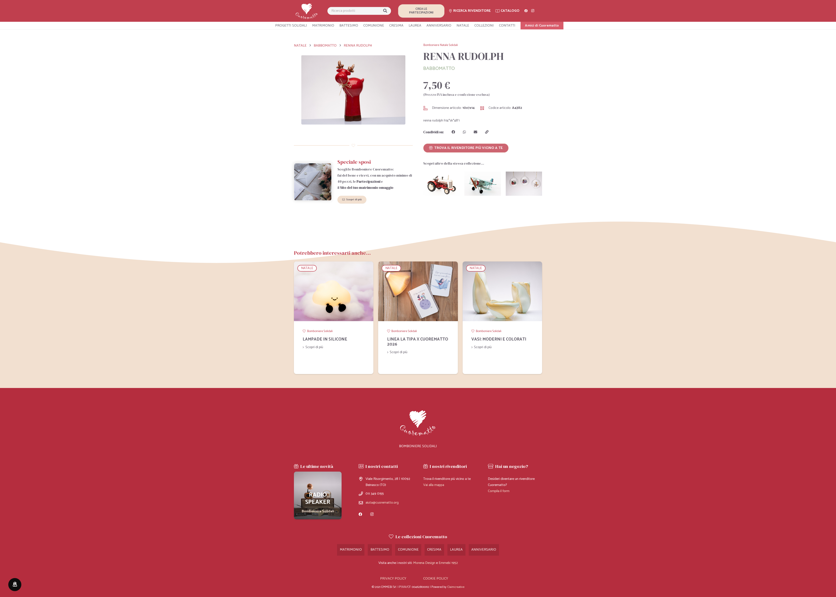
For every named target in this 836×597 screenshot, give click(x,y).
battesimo (380, 550)
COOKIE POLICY (435, 579)
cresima (434, 550)
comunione (408, 550)
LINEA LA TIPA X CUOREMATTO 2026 (417, 342)
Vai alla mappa (433, 485)
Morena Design (424, 563)
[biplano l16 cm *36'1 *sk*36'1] (482, 184)
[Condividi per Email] (475, 132)
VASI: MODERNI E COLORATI (498, 339)
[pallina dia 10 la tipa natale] (524, 184)
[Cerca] (385, 11)
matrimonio (351, 550)
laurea (456, 550)
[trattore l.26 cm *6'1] (441, 184)
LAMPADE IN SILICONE (325, 339)
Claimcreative (455, 587)
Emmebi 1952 (448, 563)
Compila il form (498, 491)
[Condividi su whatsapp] (464, 132)
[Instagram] (532, 11)
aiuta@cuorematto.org (382, 503)
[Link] (307, 11)
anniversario (483, 550)
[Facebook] (526, 10)
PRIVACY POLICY (393, 579)
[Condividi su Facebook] (453, 132)
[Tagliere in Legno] (318, 495)
